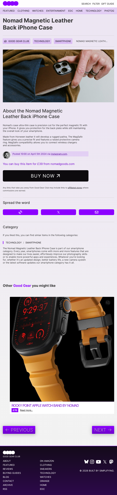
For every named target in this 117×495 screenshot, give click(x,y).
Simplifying (106, 470)
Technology (94, 10)
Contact (8, 481)
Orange (45, 481)
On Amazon (47, 460)
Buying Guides (12, 473)
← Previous (19, 430)
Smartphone (63, 41)
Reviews (8, 468)
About (7, 460)
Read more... (26, 410)
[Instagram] (92, 462)
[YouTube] (98, 462)
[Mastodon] (111, 462)
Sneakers (46, 468)
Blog (6, 477)
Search (86, 3)
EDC (70, 10)
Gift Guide (107, 3)
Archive (8, 485)
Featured (9, 10)
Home (79, 10)
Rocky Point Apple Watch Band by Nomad (45, 405)
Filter (96, 3)
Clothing (23, 10)
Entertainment (55, 10)
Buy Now (43, 176)
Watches (37, 10)
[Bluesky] (86, 462)
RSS (5, 489)
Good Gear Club (18, 41)
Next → (103, 430)
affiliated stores (75, 188)
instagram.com (59, 153)
